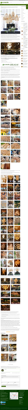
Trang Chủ (4, 4)
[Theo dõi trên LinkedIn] (3, 404)
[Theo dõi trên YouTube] (4, 404)
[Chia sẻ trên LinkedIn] (12, 364)
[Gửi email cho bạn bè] (10, 364)
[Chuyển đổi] (27, 11)
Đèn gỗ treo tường (21, 402)
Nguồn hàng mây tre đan (11, 367)
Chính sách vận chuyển (21, 394)
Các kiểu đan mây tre (11, 366)
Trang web (15, 382)
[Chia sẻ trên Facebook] (8, 364)
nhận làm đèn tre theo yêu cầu (15, 367)
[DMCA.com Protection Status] (20, 397)
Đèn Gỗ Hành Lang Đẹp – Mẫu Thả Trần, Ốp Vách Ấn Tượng (25, 51)
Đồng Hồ (22, 16)
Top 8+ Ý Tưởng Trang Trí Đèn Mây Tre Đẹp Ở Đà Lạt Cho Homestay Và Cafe (25, 64)
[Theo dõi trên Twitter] (1, 404)
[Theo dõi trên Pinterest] (2, 404)
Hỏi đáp (24, 0)
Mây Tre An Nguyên (5, 61)
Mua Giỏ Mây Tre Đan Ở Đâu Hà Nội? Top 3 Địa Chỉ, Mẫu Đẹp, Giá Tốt (25, 53)
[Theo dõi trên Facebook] (0, 404)
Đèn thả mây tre (21, 400)
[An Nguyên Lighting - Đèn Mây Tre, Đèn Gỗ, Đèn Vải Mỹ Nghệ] (4, 2)
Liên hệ (22, 0)
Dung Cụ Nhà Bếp (23, 17)
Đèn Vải (15, 4)
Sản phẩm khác (18, 4)
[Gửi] (23, 2)
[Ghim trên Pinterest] (11, 364)
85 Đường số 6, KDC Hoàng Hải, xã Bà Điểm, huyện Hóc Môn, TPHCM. (4, 394)
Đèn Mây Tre (10, 4)
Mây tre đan (4, 367)
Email (8, 382)
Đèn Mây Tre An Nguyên (4, 396)
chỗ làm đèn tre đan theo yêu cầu (15, 366)
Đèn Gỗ (13, 4)
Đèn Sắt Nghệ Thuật (23, 13)
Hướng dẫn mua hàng (21, 395)
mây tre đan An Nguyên (7, 367)
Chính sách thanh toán (21, 392)
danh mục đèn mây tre (16, 170)
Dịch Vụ (6, 366)
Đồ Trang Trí (22, 15)
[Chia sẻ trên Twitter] (9, 364)
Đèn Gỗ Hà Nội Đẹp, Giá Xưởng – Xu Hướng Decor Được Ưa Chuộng (25, 66)
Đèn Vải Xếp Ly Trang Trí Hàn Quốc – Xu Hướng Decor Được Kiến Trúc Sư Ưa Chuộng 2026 (25, 61)
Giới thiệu (20, 0)
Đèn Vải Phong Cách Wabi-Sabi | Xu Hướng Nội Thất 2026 (25, 58)
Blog (21, 0)
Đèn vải (20, 403)
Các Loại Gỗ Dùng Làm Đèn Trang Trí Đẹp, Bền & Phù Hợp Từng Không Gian (25, 56)
